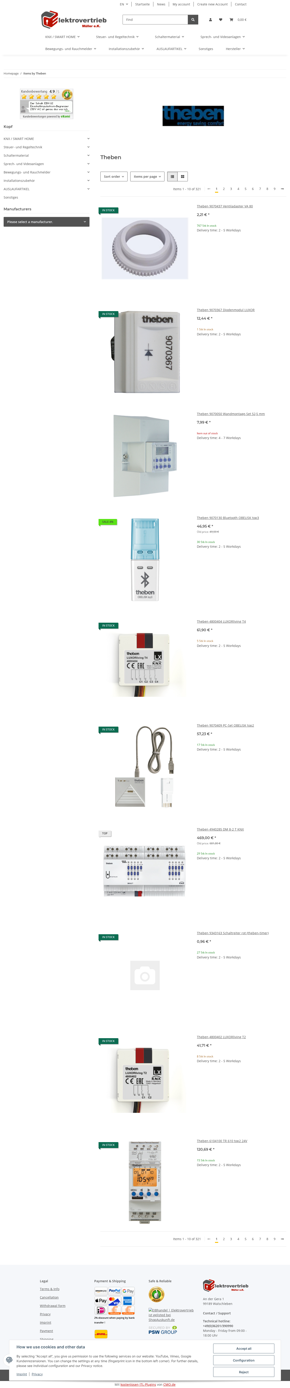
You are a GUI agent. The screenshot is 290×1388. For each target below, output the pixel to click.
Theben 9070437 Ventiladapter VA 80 (225, 206)
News (161, 4)
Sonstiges (11, 197)
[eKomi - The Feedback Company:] (156, 1294)
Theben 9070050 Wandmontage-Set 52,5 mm (231, 414)
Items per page (145, 176)
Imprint (22, 1374)
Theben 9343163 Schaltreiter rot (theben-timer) (233, 933)
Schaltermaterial (16, 155)
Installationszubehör (19, 180)
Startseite (142, 4)
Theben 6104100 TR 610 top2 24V (222, 1141)
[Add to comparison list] (170, 211)
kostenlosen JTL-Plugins (138, 1384)
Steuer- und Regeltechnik (23, 147)
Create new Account (212, 4)
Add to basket (242, 258)
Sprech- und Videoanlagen (24, 164)
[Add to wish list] (182, 211)
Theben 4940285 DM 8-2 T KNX (220, 829)
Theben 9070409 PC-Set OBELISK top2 (225, 725)
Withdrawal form (52, 1306)
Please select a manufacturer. (30, 222)
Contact (240, 4)
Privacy (37, 1374)
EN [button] (122, 4)
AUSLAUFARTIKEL (16, 189)
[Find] (193, 19)
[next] (282, 189)
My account (181, 4)
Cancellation (49, 1297)
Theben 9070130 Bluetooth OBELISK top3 (228, 518)
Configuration (244, 1360)
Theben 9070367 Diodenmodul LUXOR (226, 310)
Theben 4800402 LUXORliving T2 (221, 1037)
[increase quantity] (282, 244)
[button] (210, 19)
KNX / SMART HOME (19, 139)
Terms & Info (49, 1289)
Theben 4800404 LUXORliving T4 (221, 621)
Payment (46, 1331)
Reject (244, 1372)
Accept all (243, 1348)
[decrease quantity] (200, 244)
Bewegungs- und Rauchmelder (27, 172)
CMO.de (169, 1384)
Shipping (46, 1339)
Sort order (112, 176)
